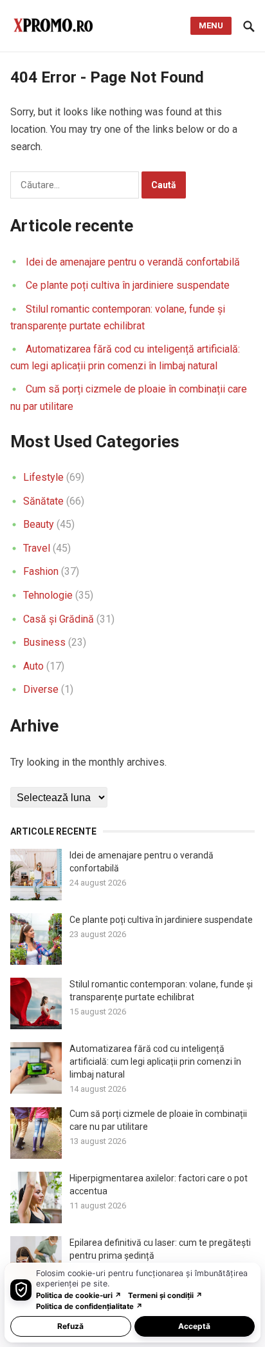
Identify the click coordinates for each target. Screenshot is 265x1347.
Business (44, 642)
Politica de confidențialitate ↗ (89, 1306)
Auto (33, 666)
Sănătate (43, 501)
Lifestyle (43, 477)
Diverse (41, 689)
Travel (36, 548)
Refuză (70, 1326)
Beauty (38, 524)
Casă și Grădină (58, 619)
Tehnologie (48, 595)
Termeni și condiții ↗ (165, 1295)
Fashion (41, 571)
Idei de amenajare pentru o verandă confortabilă (133, 262)
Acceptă (194, 1326)
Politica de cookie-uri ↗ (79, 1295)
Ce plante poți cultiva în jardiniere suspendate (128, 285)
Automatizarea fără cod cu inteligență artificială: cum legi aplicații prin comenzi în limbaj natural (155, 1061)
